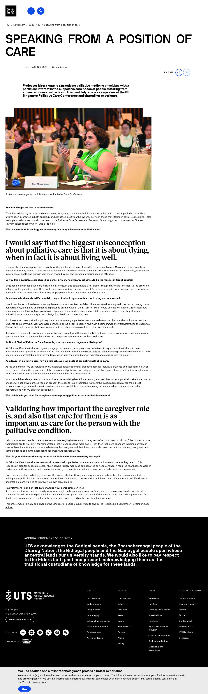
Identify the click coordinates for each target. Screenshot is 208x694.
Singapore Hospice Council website (72, 503)
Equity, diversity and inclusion (158, 628)
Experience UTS (125, 626)
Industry (121, 604)
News (120, 615)
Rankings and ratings (158, 641)
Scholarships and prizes (98, 621)
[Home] (8, 24)
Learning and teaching (159, 609)
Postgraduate (93, 609)
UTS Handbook (186, 632)
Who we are (154, 598)
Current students (187, 598)
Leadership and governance (155, 648)
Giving (121, 643)
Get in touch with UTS (20, 619)
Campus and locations (159, 635)
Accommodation (95, 638)
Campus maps (94, 632)
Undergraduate (94, 604)
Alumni (121, 638)
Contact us (184, 638)
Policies (183, 615)
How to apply (93, 615)
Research (122, 609)
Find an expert (125, 598)
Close (24, 689)
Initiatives (153, 621)
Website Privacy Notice (35, 682)
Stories (121, 632)
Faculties (152, 604)
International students (97, 626)
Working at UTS (186, 626)
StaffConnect (185, 621)
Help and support (187, 604)
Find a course (93, 598)
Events (121, 621)
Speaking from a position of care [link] (62, 24)
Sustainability (155, 615)
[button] (179, 72)
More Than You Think (96, 351)
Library (182, 609)
